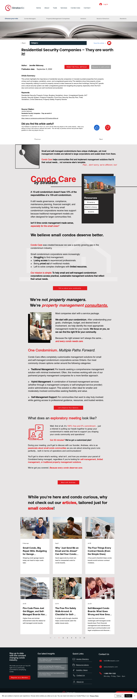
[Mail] (100, 661)
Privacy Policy (94, 696)
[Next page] (80, 638)
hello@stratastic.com (111, 661)
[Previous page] (55, 638)
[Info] (100, 667)
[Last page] (84, 638)
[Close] (134, 695)
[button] (47, 8)
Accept (128, 696)
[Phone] (100, 673)
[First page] (50, 638)
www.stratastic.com (111, 667)
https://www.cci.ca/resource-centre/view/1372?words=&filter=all (39, 118)
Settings (119, 696)
